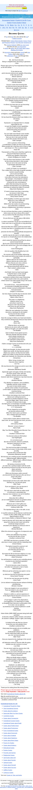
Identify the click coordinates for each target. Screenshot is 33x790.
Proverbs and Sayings (9, 752)
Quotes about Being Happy (10, 740)
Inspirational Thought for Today (11, 706)
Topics (2, 25)
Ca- (16, 25)
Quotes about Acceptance (10, 711)
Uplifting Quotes (7, 770)
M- (7, 27)
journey (9, 45)
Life (17, 48)
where (6, 48)
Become (20, 42)
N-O (10, 27)
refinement (10, 56)
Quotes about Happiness (10, 738)
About (24, 22)
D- (21, 25)
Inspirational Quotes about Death (12, 723)
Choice (25, 41)
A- (6, 25)
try (7, 37)
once (24, 45)
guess (11, 54)
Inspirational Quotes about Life (16, 694)
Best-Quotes (19, 41)
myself (22, 52)
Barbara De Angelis (17, 50)
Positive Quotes (7, 750)
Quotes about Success (9, 767)
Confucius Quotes (8, 772)
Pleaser (12, 42)
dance (13, 48)
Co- (19, 25)
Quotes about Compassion (10, 718)
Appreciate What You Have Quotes (13, 713)
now (18, 46)
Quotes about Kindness (9, 745)
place (27, 48)
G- (29, 25)
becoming (23, 46)
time (28, 52)
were (27, 45)
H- (31, 25)
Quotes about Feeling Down (11, 725)
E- (24, 25)
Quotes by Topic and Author (14, 775)
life (19, 10)
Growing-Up (27, 42)
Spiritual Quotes (7, 762)
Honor (29, 41)
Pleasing (7, 42)
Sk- (26, 27)
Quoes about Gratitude (9, 735)
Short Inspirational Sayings (10, 708)
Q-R (19, 27)
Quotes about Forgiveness (10, 728)
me (27, 37)
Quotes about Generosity (10, 733)
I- (0, 27)
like (12, 37)
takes (24, 48)
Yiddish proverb (17, 38)
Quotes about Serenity (9, 760)
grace (21, 54)
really (20, 48)
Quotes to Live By (21, 20)
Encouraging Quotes (8, 20)
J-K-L (3, 27)
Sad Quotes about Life (9, 757)
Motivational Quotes (8, 748)
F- (26, 25)
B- (8, 25)
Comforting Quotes (8, 716)
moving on (25, 10)
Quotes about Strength (9, 765)
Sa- (23, 27)
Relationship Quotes (9, 755)
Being (12, 25)
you (21, 45)
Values (13, 41)
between (14, 45)
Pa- (13, 27)
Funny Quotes (17, 22)
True (16, 42)
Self (3, 42)
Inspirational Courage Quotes (11, 720)
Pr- (16, 27)
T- (28, 27)
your (16, 56)
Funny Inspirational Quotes (10, 730)
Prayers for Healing (8, 743)
